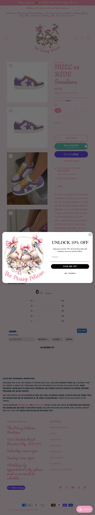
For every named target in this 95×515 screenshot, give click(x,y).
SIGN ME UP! (70, 266)
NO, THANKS (70, 273)
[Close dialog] (90, 234)
